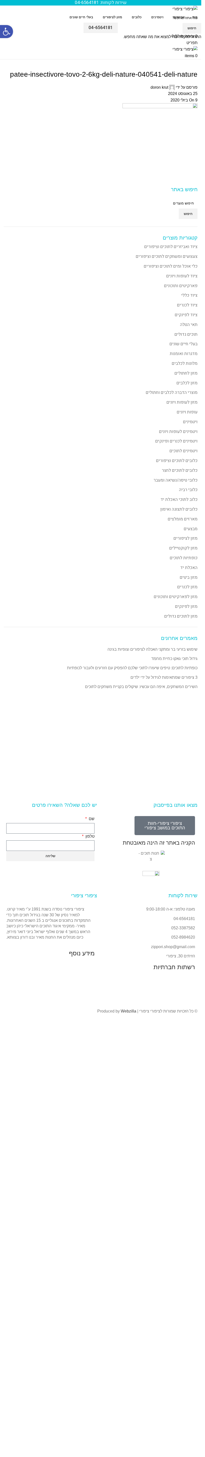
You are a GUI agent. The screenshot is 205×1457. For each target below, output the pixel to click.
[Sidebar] (195, 1388)
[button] (6, 31)
